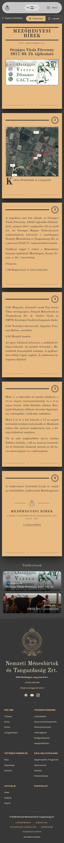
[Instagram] (38, 695)
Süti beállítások (32, 837)
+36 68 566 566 (32, 683)
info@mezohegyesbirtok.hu (32, 688)
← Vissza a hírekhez (12, 18)
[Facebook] (26, 695)
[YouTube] (32, 695)
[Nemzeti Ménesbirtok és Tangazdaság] (7, 7)
